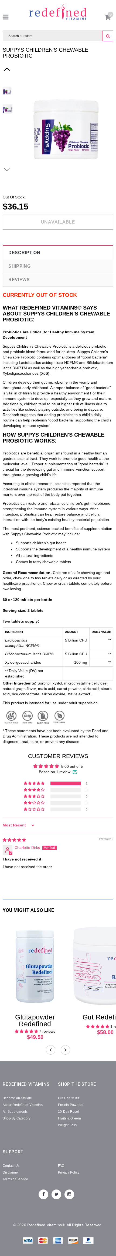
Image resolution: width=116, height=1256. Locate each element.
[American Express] (58, 1241)
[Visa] (28, 1241)
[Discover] (73, 1241)
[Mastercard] (43, 1241)
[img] (14, 840)
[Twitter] (56, 1194)
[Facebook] (43, 1194)
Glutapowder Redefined (35, 1020)
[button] (34, 783)
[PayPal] (88, 1241)
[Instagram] (69, 1194)
